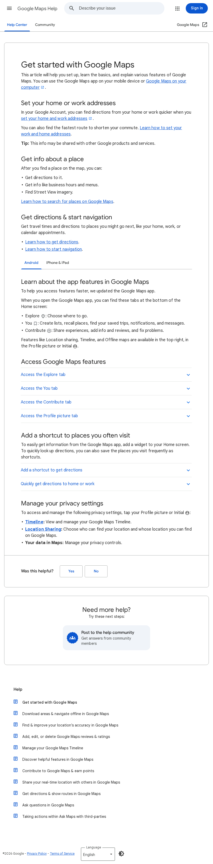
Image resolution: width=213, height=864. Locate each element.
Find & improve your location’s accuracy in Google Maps (70, 725)
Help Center (17, 25)
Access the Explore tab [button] (43, 374)
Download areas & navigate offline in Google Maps (65, 713)
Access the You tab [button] (39, 388)
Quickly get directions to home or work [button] (57, 483)
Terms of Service (62, 853)
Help (18, 689)
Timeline (34, 522)
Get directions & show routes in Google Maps (61, 793)
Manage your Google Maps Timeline (52, 748)
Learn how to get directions (51, 242)
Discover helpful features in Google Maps (57, 759)
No (96, 571)
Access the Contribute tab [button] (46, 402)
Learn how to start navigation (53, 249)
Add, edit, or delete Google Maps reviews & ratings (66, 736)
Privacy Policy (37, 853)
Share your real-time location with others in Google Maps (71, 782)
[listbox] (98, 854)
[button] (9, 8)
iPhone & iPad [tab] (57, 262)
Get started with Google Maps (49, 702)
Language (93, 847)
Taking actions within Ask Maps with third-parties (64, 816)
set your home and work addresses (54, 118)
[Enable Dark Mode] (121, 853)
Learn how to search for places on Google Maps (67, 201)
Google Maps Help (37, 8)
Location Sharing (43, 529)
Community (45, 25)
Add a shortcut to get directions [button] (52, 470)
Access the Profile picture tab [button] (49, 416)
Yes (71, 571)
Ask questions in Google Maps (48, 805)
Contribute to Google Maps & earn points (58, 771)
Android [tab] (31, 262)
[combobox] (121, 8)
